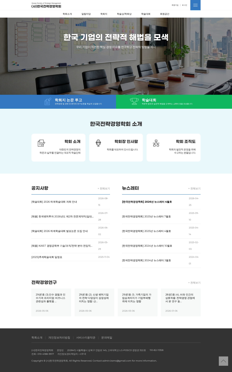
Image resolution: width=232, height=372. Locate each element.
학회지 (103, 14)
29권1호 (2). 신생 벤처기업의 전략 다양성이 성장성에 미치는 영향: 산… (94, 298)
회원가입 (175, 5)
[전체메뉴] (195, 5)
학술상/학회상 (124, 14)
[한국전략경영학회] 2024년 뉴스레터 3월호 (146, 260)
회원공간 (164, 14)
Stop (116, 36)
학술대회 (145, 14)
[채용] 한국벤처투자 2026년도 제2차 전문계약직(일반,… (62, 216)
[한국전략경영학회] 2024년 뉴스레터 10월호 (147, 245)
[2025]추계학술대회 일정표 (46, 257)
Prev (109, 37)
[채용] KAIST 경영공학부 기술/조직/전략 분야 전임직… (61, 245)
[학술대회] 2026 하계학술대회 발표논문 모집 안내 (59, 231)
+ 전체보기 (104, 188)
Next (123, 37)
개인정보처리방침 (59, 337)
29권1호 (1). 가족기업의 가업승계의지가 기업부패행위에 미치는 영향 (136, 298)
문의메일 (106, 337)
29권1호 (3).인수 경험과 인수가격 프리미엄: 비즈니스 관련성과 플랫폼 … (50, 298)
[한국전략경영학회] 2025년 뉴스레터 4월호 (146, 231)
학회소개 (67, 14)
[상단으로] (223, 361)
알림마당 (86, 14)
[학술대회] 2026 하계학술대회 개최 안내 (54, 201)
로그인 (184, 5)
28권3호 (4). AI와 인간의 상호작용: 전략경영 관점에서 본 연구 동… (180, 298)
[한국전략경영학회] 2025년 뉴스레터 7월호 (146, 216)
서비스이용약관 (85, 337)
